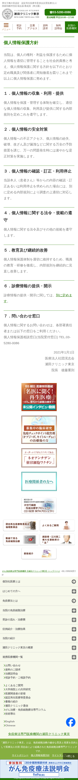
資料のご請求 (12, 669)
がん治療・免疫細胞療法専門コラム (25, 709)
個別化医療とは (11, 581)
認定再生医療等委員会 (18, 697)
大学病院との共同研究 (18, 689)
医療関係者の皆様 (15, 693)
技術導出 (10, 713)
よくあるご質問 (14, 685)
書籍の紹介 (11, 701)
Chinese (10, 725)
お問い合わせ (12, 665)
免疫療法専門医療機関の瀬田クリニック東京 (39, 734)
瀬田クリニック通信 (16, 705)
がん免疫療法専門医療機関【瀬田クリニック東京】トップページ (31, 571)
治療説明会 (11, 673)
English (10, 721)
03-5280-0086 (62, 12)
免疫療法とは (10, 600)
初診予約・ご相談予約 (18, 677)
